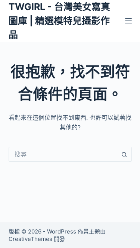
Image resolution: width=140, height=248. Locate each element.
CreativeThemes (30, 238)
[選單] (128, 20)
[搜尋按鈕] (124, 154)
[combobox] (63, 154)
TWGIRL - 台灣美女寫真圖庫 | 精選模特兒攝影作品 (59, 20)
